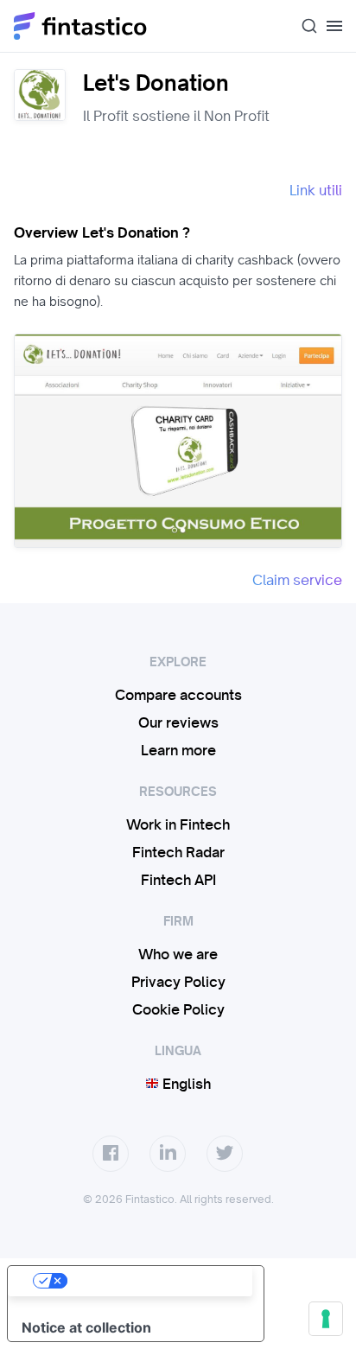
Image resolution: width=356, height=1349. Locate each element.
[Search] (302, 26)
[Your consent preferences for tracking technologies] (325, 1318)
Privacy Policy (178, 981)
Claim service (297, 580)
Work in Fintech (178, 824)
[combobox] (302, 26)
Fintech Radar (178, 852)
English (185, 1083)
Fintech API (178, 879)
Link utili (315, 190)
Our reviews (178, 722)
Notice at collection (86, 1327)
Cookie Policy (178, 1009)
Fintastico (81, 26)
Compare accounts (178, 694)
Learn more (178, 750)
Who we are (178, 954)
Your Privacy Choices (152, 1280)
